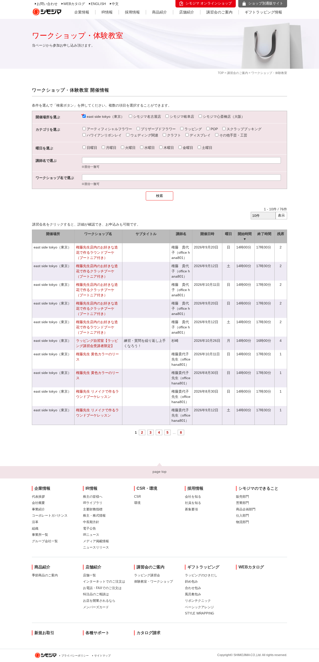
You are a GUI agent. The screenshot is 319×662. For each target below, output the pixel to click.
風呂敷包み (193, 594)
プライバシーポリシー (75, 655)
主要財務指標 (92, 509)
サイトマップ (102, 655)
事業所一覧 (40, 535)
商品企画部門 (245, 509)
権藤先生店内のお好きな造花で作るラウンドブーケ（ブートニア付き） (97, 252)
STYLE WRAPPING (199, 613)
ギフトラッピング (203, 567)
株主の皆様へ (92, 496)
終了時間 (264, 234)
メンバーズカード (96, 607)
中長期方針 (91, 522)
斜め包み (191, 581)
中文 (115, 4)
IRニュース (91, 535)
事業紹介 (38, 509)
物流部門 (242, 522)
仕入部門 (242, 515)
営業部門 (242, 503)
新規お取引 (44, 633)
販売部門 (242, 496)
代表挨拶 (38, 496)
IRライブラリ (92, 503)
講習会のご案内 (219, 12)
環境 (137, 503)
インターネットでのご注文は (104, 581)
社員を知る (193, 503)
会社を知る (193, 496)
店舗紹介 (186, 12)
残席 (280, 234)
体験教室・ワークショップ (153, 581)
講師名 (181, 234)
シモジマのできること (258, 488)
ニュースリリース (96, 547)
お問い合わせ (47, 4)
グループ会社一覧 (45, 541)
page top (159, 472)
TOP (221, 73)
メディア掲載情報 (96, 541)
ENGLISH (98, 4)
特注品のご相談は (96, 594)
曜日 (228, 234)
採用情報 (132, 12)
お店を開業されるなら (99, 600)
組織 (35, 528)
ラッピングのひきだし (201, 575)
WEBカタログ (74, 4)
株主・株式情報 (94, 515)
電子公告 (89, 528)
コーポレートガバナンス (50, 515)
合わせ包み (193, 588)
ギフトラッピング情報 (263, 12)
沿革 (35, 522)
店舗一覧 (89, 575)
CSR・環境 (147, 488)
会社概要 (38, 503)
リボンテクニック (198, 600)
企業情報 (81, 12)
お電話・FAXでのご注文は (102, 588)
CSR (137, 496)
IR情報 (107, 12)
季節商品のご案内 (45, 575)
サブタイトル (146, 234)
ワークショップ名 (98, 234)
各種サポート (97, 633)
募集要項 (191, 509)
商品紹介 (159, 12)
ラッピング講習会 (147, 575)
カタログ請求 (148, 633)
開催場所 (53, 234)
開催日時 (207, 234)
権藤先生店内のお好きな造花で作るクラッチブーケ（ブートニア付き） (97, 271)
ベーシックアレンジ (199, 607)
